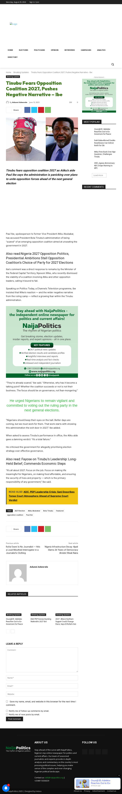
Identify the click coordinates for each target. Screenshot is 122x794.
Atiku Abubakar (34, 511)
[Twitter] (110, 2)
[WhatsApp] (48, 110)
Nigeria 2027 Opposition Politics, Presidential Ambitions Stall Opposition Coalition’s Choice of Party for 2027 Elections (39, 258)
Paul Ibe (29, 515)
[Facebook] (102, 2)
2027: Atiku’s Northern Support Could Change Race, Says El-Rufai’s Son (65, 621)
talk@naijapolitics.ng (54, 777)
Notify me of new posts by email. (24, 714)
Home (8, 72)
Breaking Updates (21, 72)
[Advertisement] (81, 26)
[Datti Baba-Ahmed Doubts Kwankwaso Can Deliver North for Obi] (87, 142)
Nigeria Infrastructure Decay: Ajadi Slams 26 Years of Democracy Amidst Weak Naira (61, 549)
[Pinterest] (41, 110)
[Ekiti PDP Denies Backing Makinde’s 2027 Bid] (42, 608)
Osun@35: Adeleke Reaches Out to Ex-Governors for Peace (14, 621)
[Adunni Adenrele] (8, 102)
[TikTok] (106, 2)
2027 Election (20, 511)
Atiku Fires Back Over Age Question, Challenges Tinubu (104, 154)
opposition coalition (15, 515)
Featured (60, 511)
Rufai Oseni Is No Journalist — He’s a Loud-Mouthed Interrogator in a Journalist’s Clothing (23, 549)
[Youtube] (114, 2)
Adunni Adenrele (19, 102)
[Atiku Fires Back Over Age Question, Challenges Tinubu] (87, 154)
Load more (98, 175)
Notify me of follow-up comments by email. (29, 711)
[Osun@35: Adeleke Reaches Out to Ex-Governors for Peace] (17, 608)
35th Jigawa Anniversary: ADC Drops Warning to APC (104, 165)
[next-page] (12, 631)
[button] (112, 64)
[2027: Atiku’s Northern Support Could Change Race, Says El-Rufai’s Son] (66, 608)
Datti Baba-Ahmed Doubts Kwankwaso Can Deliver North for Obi (104, 143)
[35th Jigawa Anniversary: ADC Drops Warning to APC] (87, 165)
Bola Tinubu (48, 511)
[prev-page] (8, 631)
